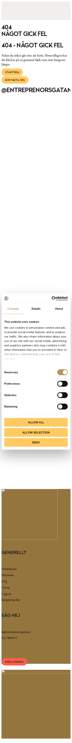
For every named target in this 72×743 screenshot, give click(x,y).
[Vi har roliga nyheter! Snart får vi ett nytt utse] (10, 130)
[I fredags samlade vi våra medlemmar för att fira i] (62, 146)
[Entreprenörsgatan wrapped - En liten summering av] (44, 138)
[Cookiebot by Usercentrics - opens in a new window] (52, 298)
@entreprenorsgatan (36, 90)
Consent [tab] (12, 308)
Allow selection (36, 432)
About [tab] (59, 308)
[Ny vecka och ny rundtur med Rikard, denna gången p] (62, 277)
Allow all (36, 422)
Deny (36, 442)
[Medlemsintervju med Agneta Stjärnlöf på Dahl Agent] (27, 166)
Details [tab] (36, 308)
